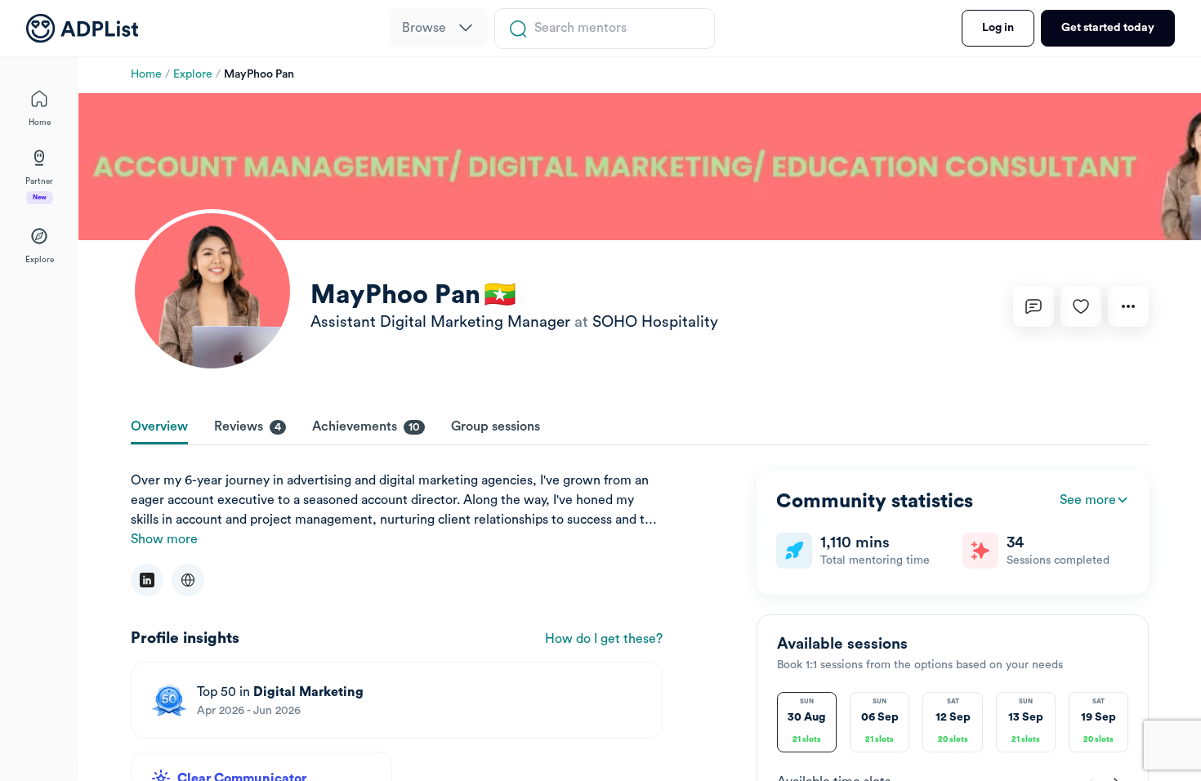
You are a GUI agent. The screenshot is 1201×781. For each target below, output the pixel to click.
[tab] (159, 428)
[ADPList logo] (82, 28)
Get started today (1107, 27)
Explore (192, 74)
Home (146, 74)
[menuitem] (438, 27)
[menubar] (438, 28)
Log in (998, 27)
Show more (164, 539)
